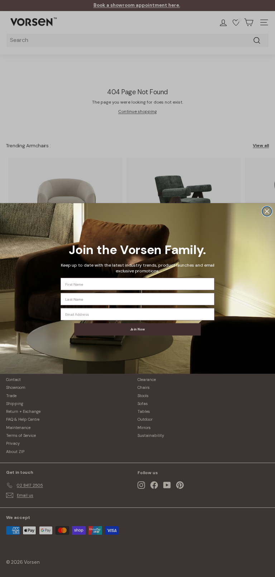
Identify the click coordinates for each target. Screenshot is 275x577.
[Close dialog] (267, 211)
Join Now (137, 329)
